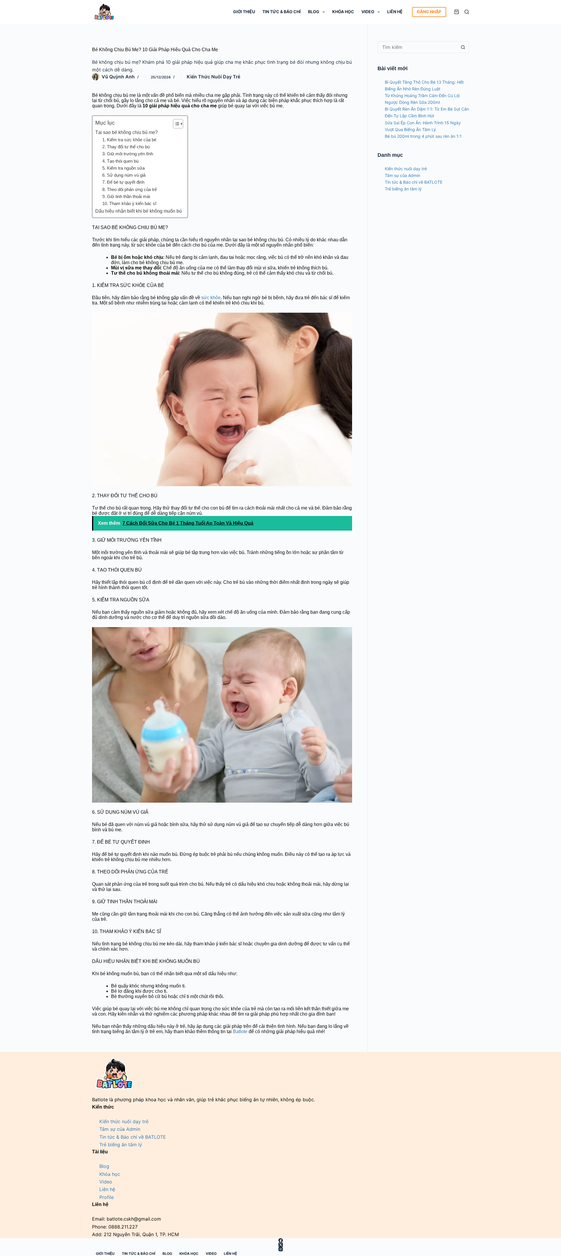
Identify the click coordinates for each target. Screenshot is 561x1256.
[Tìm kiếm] (467, 12)
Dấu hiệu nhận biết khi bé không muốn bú (138, 211)
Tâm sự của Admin (402, 175)
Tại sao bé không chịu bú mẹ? (126, 132)
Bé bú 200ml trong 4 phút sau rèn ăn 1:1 (423, 136)
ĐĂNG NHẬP (429, 11)
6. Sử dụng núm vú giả (124, 175)
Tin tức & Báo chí (281, 11)
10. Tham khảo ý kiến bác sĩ (129, 203)
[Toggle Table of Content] (175, 124)
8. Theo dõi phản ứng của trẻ (129, 189)
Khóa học (343, 11)
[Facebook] (280, 1240)
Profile (106, 1197)
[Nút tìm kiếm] (463, 47)
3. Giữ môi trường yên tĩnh (127, 153)
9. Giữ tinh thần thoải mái (126, 196)
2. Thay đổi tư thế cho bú (126, 146)
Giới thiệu (244, 11)
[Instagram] (280, 1249)
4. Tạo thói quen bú (120, 161)
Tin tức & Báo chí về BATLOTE (413, 182)
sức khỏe (211, 297)
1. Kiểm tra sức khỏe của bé (129, 139)
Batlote (240, 1031)
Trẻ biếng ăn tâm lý (403, 188)
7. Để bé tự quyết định (123, 182)
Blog (313, 11)
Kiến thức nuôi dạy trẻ (213, 77)
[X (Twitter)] (280, 1245)
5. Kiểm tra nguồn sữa (123, 168)
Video (367, 11)
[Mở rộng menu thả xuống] (323, 12)
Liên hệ (395, 11)
